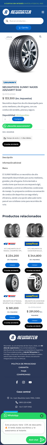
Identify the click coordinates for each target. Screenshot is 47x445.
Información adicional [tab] (11, 162)
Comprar (18, 119)
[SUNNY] (9, 82)
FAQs (23, 371)
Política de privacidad (23, 364)
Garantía (23, 367)
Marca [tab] (5, 168)
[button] (43, 12)
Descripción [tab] (7, 157)
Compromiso (23, 374)
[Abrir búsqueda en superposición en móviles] (23, 21)
